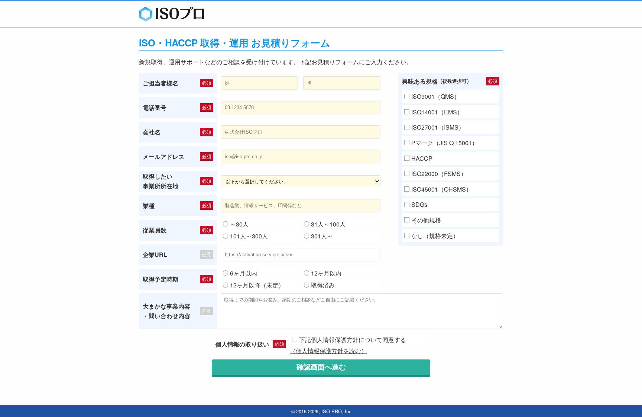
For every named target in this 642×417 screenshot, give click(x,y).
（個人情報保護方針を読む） (328, 350)
